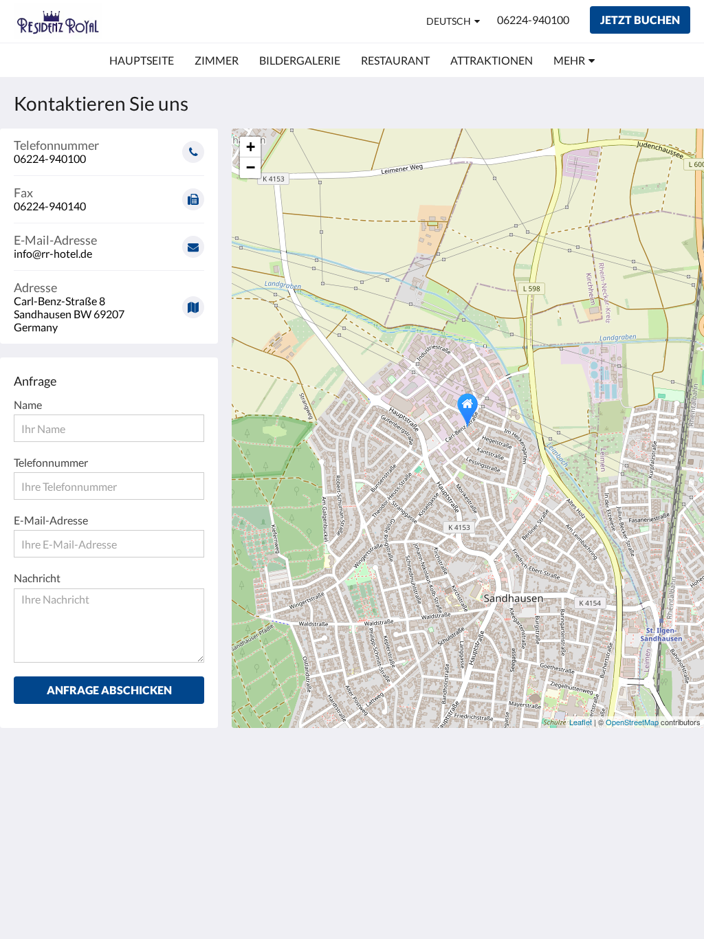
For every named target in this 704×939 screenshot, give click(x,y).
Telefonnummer (51, 462)
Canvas (672, 892)
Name (28, 404)
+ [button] (250, 146)
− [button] (250, 167)
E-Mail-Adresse (51, 520)
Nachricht (37, 577)
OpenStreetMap (632, 721)
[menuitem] (141, 60)
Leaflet (580, 721)
